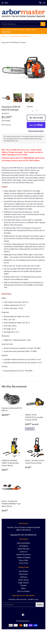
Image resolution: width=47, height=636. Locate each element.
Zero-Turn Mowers (23, 591)
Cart (43, 3)
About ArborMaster (23, 543)
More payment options (36, 131)
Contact (33, 29)
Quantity (30, 106)
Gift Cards (21, 29)
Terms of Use (23, 563)
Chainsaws (23, 577)
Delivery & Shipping (23, 557)
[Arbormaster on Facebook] (23, 615)
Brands (15, 29)
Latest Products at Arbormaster (19, 36)
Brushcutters (23, 574)
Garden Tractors (23, 580)
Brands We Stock (23, 549)
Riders (23, 588)
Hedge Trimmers (23, 583)
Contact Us (23, 552)
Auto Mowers (23, 571)
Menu (6, 3)
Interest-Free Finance (23, 554)
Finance (28, 29)
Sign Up (39, 605)
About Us (8, 29)
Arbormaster (25, 621)
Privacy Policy (23, 560)
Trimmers (23, 585)
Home (3, 29)
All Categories (23, 546)
